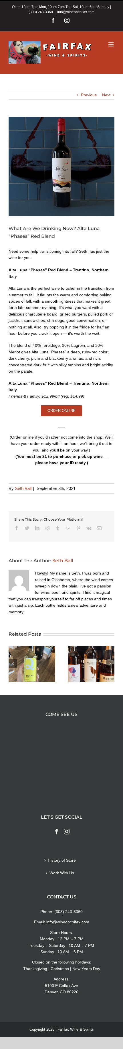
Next (106, 95)
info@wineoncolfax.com (75, 12)
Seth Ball (23, 488)
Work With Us (61, 873)
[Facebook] (56, 831)
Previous (89, 95)
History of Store (62, 860)
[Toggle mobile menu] (111, 44)
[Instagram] (67, 831)
